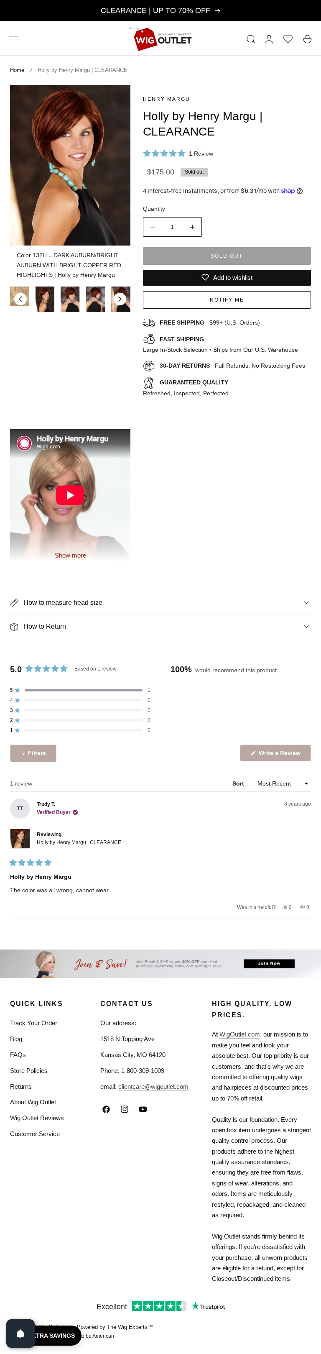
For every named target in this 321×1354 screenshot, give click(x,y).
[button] (14, 39)
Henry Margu (166, 99)
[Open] (20, 1333)
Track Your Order (33, 1022)
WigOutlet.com (239, 1034)
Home (17, 70)
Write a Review (281, 755)
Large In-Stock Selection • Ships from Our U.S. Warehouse (220, 344)
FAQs (18, 1054)
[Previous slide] (20, 299)
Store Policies (29, 1070)
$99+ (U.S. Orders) (210, 322)
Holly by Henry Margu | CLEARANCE (79, 842)
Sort (239, 783)
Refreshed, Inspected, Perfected (186, 388)
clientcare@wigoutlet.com (153, 1086)
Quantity (154, 208)
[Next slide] (120, 299)
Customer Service (35, 1133)
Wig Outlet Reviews (37, 1117)
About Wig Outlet (33, 1102)
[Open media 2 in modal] (114, 100)
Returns (21, 1086)
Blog (16, 1038)
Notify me (227, 300)
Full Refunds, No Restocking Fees (232, 365)
